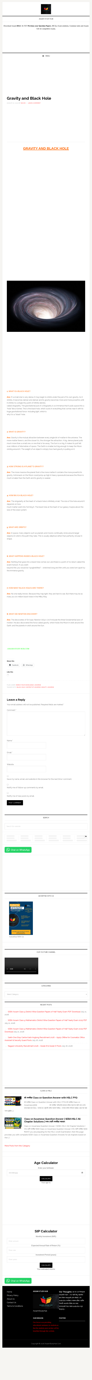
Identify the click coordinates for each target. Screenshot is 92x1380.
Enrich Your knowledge (25, 685)
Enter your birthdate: (46, 1168)
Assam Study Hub (46, 9)
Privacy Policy (12, 1295)
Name (10, 741)
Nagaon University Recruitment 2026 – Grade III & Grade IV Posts (34, 1046)
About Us (11, 1299)
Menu (47, 56)
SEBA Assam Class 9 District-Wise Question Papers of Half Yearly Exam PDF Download (44, 1012)
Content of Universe (33, 687)
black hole (21, 687)
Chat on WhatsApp (20, 849)
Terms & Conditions (15, 1306)
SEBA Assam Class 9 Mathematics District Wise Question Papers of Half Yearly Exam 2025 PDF (47, 1020)
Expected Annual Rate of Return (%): (46, 1246)
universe (50, 687)
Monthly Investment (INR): (46, 1236)
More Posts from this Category (17, 1146)
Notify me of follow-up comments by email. (25, 788)
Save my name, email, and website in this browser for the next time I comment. (39, 779)
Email (9, 752)
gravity (44, 687)
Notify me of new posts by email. (20, 796)
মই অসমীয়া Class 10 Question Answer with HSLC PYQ (50, 1097)
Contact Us (11, 1302)
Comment (11, 710)
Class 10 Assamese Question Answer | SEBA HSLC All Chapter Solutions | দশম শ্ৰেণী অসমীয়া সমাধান (52, 1120)
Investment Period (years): (46, 1255)
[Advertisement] (46, 44)
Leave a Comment (34, 103)
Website (10, 764)
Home (9, 1292)
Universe (37, 685)
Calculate (46, 1179)
